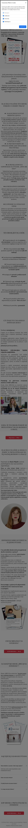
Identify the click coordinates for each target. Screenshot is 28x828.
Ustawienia (6, 18)
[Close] (26, 3)
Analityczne (6, 15)
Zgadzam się (22, 26)
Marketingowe (7, 21)
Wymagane (6, 12)
